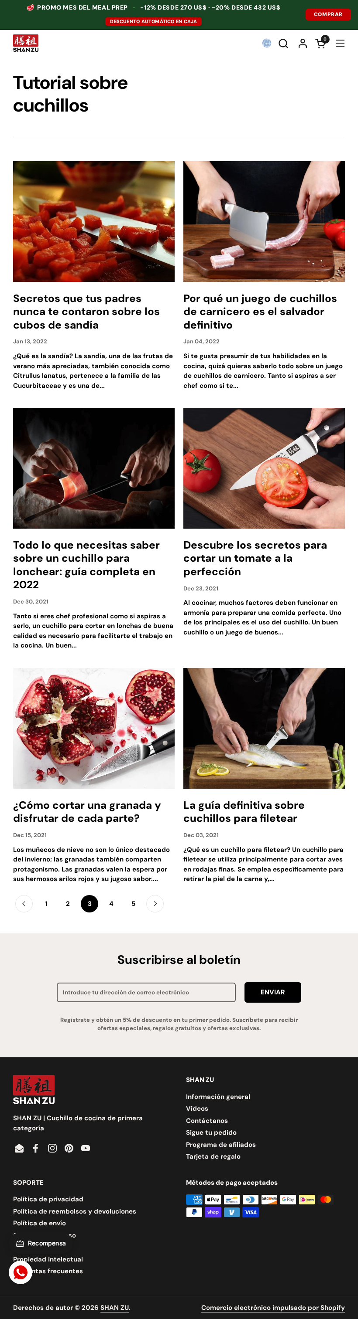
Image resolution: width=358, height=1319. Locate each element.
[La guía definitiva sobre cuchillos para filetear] (264, 728)
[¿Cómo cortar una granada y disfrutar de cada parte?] (94, 728)
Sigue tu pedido (211, 1132)
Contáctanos (207, 1120)
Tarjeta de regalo (213, 1156)
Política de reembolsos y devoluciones (74, 1211)
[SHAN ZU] (25, 43)
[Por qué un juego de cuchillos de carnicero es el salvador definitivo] (264, 221)
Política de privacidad (48, 1199)
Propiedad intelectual (48, 1259)
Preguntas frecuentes (48, 1271)
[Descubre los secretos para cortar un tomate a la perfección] (264, 468)
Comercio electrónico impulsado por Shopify (273, 1307)
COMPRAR (328, 14)
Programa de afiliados (221, 1144)
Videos (197, 1108)
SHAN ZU (114, 1307)
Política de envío (39, 1223)
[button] (284, 43)
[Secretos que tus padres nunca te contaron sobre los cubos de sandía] (94, 221)
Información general (218, 1096)
